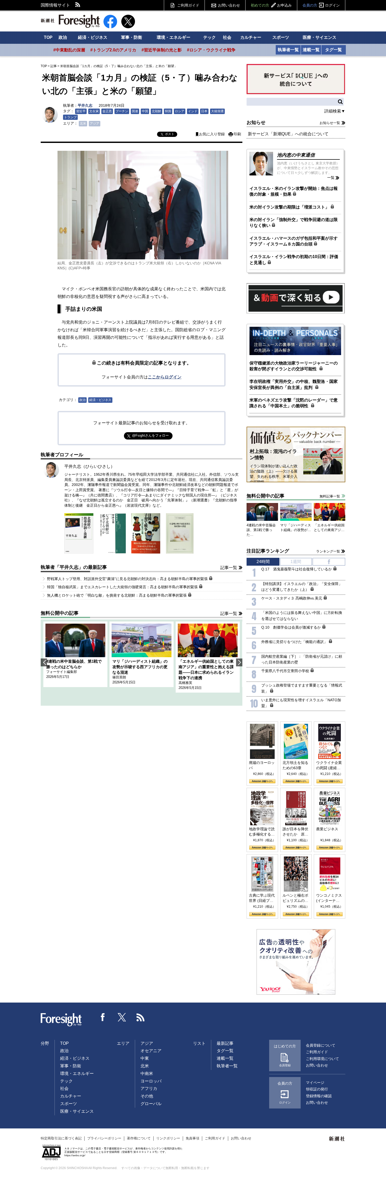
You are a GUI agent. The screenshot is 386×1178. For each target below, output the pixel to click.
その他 (146, 1096)
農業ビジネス (327, 829)
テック (209, 37)
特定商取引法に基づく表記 (61, 1138)
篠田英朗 (119, 677)
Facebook (103, 1017)
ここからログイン (164, 377)
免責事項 (192, 1138)
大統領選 (217, 111)
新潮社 (337, 1139)
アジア (94, 123)
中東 (144, 1058)
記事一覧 (228, 567)
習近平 (81, 111)
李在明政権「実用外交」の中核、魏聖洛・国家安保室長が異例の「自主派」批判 (293, 384)
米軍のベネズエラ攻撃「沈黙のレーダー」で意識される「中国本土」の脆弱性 (293, 403)
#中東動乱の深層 (69, 50)
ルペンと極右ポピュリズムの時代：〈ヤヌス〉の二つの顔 (295, 898)
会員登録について (320, 1045)
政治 (63, 37)
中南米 (146, 1073)
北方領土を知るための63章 (295, 765)
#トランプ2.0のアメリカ (113, 50)
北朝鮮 (156, 111)
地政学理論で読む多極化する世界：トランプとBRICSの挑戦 (262, 832)
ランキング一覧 (328, 551)
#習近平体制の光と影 (162, 50)
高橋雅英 (185, 683)
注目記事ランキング (268, 551)
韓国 (168, 111)
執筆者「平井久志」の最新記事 (74, 567)
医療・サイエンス (319, 37)
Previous (44, 662)
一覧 (331, 177)
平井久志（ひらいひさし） (89, 466)
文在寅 (94, 111)
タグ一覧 (333, 49)
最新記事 (225, 1043)
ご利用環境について (322, 1059)
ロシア (179, 111)
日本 (204, 111)
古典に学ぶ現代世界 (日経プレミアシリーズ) (262, 898)
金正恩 (107, 111)
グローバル (150, 1103)
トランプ (70, 117)
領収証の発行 (317, 1089)
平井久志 (85, 105)
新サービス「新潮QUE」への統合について (288, 134)
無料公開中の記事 (60, 613)
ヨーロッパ (150, 1081)
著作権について (139, 1138)
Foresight (61, 1020)
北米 (83, 123)
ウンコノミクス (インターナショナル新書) (329, 898)
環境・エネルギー (173, 37)
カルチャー (250, 37)
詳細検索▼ (334, 111)
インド (192, 111)
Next (239, 662)
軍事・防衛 (131, 37)
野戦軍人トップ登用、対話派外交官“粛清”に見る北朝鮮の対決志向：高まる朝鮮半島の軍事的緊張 (128, 579)
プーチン (122, 111)
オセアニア (150, 1050)
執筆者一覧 (288, 49)
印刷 (237, 134)
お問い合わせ (229, 5)
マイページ (315, 1082)
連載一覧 (311, 49)
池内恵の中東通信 (296, 155)
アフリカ (148, 1088)
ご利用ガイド (188, 5)
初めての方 (271, 5)
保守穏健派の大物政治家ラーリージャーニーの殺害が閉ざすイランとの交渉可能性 (293, 366)
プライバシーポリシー (104, 1138)
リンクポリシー (168, 1138)
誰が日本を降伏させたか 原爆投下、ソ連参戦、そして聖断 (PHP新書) (295, 832)
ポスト (169, 134)
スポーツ (280, 37)
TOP (48, 37)
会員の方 (321, 5)
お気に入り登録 (212, 134)
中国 (145, 111)
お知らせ (256, 122)
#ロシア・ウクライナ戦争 (211, 50)
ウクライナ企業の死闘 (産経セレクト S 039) (329, 765)
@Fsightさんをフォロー (150, 435)
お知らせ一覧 (330, 123)
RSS (78, 5)
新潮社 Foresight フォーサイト (70, 21)
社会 (227, 37)
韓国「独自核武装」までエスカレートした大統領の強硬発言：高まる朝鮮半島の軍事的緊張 (123, 587)
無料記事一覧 (330, 496)
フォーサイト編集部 (61, 672)
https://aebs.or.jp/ (74, 1155)
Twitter (122, 1017)
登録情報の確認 (319, 1096)
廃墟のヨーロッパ (262, 765)
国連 (135, 111)
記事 (53, 66)
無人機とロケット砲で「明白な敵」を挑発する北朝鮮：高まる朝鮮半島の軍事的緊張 (117, 595)
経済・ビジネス (92, 37)
